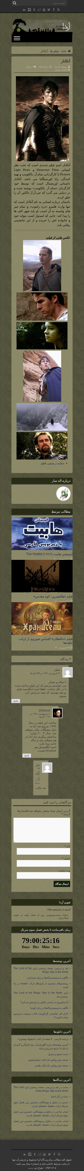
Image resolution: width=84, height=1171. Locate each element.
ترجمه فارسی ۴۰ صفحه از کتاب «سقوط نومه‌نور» (43, 1039)
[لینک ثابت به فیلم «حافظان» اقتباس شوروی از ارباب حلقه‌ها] (42, 633)
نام (68, 846)
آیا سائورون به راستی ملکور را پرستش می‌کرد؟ (44, 1002)
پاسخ (15, 701)
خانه (64, 51)
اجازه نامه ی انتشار (42, 1163)
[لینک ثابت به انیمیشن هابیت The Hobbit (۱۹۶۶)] (42, 549)
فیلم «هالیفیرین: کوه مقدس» (53, 596)
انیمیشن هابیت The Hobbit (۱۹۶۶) (49, 554)
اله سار (57, 67)
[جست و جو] (14, 3)
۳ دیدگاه (29, 67)
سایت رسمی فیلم (52, 463)
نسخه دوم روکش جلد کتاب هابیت (51, 1065)
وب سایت (64, 870)
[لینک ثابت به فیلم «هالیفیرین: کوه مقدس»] (42, 591)
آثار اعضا (55, 1096)
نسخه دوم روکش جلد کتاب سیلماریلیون (48, 1059)
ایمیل (67, 858)
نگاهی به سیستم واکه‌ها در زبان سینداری (47, 977)
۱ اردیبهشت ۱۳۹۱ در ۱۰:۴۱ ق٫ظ (40, 715)
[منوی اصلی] (17, 38)
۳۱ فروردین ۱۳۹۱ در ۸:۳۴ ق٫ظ (45, 673)
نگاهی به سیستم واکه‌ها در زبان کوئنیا (49, 1008)
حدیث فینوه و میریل (58, 1054)
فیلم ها (54, 51)
